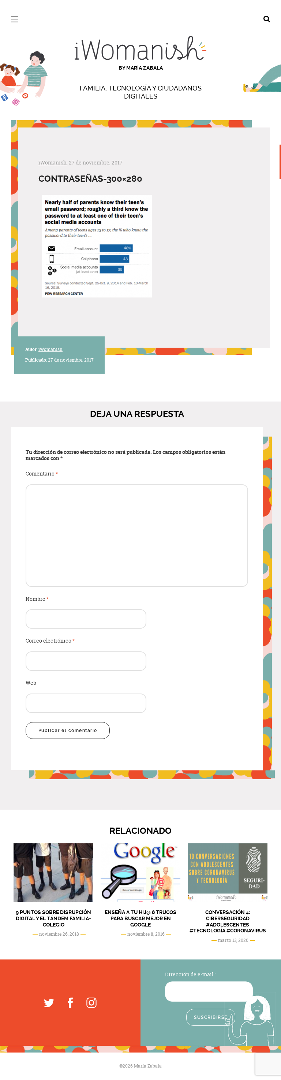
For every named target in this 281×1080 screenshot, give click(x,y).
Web (31, 683)
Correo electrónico (50, 641)
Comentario (42, 474)
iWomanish (52, 162)
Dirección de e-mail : (190, 974)
